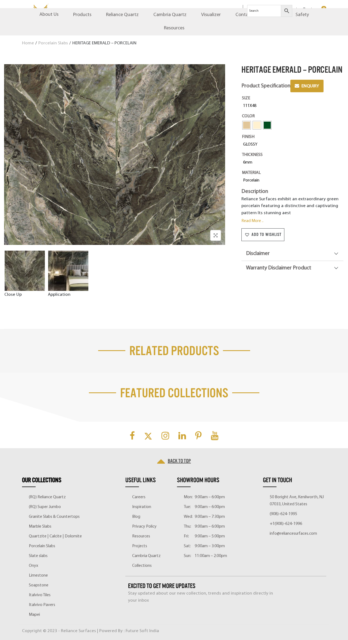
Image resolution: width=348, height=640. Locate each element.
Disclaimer (258, 253)
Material (251, 173)
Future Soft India (142, 631)
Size (246, 98)
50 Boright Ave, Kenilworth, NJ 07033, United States (297, 500)
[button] (262, 234)
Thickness (252, 155)
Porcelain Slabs (53, 43)
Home (28, 43)
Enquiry (310, 86)
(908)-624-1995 (283, 514)
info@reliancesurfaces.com (293, 533)
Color (248, 116)
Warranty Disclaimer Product (278, 268)
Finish (248, 137)
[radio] (251, 106)
